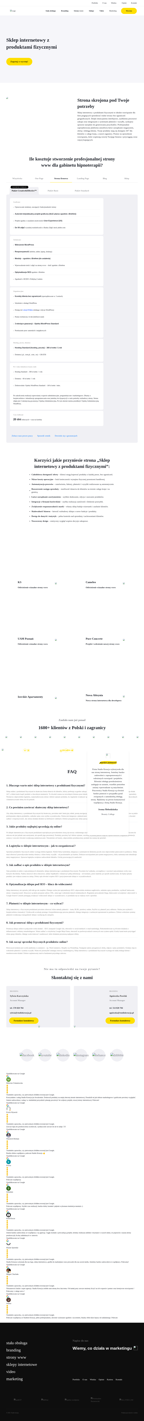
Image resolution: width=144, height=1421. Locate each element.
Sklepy (91, 11)
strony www (16, 1357)
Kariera (110, 1379)
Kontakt (134, 3)
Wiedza (113, 3)
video (10, 1371)
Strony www (78, 11)
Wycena (129, 11)
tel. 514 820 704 (116, 1008)
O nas (104, 3)
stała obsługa (16, 1343)
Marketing (113, 11)
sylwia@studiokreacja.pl (20, 1013)
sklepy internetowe (21, 1364)
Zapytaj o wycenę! (19, 61)
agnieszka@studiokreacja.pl (121, 1013)
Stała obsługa (51, 11)
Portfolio (95, 3)
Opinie (124, 3)
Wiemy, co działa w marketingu (102, 1348)
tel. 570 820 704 (16, 1008)
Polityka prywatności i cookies (129, 1413)
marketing (14, 1379)
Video (101, 11)
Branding (64, 11)
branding (13, 1350)
